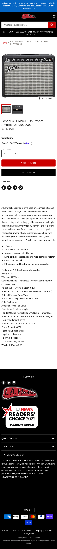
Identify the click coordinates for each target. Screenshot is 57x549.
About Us (15, 531)
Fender (9, 129)
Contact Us (26, 531)
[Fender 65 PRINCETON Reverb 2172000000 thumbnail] (17, 109)
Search (5, 531)
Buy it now (28, 172)
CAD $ (27, 510)
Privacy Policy (28, 534)
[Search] (52, 25)
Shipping (38, 531)
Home (4, 43)
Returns (48, 531)
